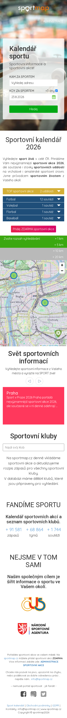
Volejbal (30, 205)
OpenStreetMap (53, 345)
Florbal (30, 212)
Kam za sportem (21, 77)
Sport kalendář (15, 705)
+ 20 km (57, 257)
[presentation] (30, 381)
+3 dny (50, 91)
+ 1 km (33, 238)
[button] (13, 275)
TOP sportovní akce (30, 191)
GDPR (55, 705)
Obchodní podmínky (38, 705)
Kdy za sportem (21, 91)
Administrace (53, 21)
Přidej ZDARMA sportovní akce (33, 229)
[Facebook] (24, 693)
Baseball (30, 218)
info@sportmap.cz (41, 679)
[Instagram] (34, 693)
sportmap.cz (11, 658)
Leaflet (44, 345)
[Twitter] (43, 693)
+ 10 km (58, 251)
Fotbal (30, 199)
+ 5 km (58, 245)
